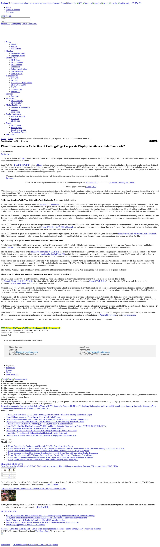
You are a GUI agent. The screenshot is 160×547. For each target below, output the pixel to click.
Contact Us (71, 3)
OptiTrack (11, 247)
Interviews (15, 96)
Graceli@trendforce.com (27, 352)
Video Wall (10, 368)
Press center (43, 529)
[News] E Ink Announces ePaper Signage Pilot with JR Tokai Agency (33, 417)
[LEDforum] (80, 37)
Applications (16, 49)
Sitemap (97, 529)
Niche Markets (12, 76)
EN (140, 3)
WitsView (32, 544)
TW (136, 3)
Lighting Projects (17, 53)
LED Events (16, 125)
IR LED (14, 80)
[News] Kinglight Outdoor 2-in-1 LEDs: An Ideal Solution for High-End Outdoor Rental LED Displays (47, 419)
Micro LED (5, 24)
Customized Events (18, 132)
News (8, 42)
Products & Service (13, 114)
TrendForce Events (18, 130)
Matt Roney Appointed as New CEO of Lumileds (25, 524)
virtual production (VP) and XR (52, 254)
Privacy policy (77, 529)
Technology (10, 98)
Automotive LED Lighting (21, 82)
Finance (14, 46)
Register (4, 3)
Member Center (60, 3)
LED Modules (16, 64)
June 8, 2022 (91, 187)
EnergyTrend (52, 544)
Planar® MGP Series (18, 283)
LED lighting (16, 24)
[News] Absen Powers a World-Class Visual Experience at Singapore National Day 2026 (41, 435)
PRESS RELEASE (8, 511)
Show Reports (16, 128)
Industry (14, 44)
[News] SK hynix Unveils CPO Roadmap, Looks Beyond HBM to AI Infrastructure (39, 424)
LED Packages (17, 62)
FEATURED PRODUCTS (12, 464)
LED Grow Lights (18, 85)
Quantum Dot (16, 89)
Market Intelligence (13, 105)
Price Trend (15, 112)
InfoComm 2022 (12, 374)
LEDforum (15, 121)
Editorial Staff (24, 529)
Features (9, 94)
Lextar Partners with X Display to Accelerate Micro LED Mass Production (35, 520)
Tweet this (10, 178)
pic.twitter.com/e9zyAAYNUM (122, 182)
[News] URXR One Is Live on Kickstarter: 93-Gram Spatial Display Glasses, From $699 (41, 430)
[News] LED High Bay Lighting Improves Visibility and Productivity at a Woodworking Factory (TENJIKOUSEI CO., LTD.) (56, 426)
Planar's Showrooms (108, 315)
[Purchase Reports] (80, 26)
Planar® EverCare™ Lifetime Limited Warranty (137, 234)
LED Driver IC (17, 101)
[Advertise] (80, 30)
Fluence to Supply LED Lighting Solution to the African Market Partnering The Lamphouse (42, 522)
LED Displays (16, 103)
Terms (68, 529)
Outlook (14, 110)
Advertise (10, 12)
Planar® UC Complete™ (50, 204)
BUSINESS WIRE (21, 165)
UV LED (14, 78)
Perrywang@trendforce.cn (98, 352)
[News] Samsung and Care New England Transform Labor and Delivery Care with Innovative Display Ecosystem (53, 453)
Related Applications (19, 69)
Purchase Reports (13, 10)
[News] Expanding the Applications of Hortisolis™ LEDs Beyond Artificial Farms (40, 446)
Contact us (14, 529)
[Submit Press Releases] (80, 33)
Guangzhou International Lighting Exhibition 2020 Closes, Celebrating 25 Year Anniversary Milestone (46, 518)
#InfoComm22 (92, 182)
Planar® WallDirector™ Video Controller (57, 227)
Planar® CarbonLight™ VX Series (45, 252)
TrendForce (5, 544)
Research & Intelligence (20, 107)
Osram (24, 24)
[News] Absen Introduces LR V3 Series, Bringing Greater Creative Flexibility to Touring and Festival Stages (49, 415)
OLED (13, 87)
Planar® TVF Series (97, 281)
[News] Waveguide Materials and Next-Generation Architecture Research (35, 428)
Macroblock (32, 24)
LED (24, 158)
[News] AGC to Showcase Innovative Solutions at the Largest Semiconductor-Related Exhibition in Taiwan (50, 457)
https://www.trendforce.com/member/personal (30, 3)
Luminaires (15, 67)
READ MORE (52, 484)
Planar (39, 165)
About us (4, 529)
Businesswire (6, 154)
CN (133, 3)
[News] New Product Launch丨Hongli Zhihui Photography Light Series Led (36, 433)
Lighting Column (18, 55)
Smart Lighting (17, 71)
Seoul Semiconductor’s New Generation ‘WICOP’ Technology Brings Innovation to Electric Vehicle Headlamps (50, 515)
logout (50, 3)
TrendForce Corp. (42, 531)
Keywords (89, 529)
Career (34, 529)
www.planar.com (129, 315)
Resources (10, 134)
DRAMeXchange (20, 544)
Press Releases (16, 73)
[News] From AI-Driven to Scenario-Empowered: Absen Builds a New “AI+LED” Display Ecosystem (48, 451)
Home (8, 7)
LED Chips (15, 60)
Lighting (9, 51)
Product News (11, 58)
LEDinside (41, 544)
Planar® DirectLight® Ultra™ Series (18, 281)
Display (9, 370)
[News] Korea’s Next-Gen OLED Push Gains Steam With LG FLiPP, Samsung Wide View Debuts (45, 421)
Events (8, 123)
